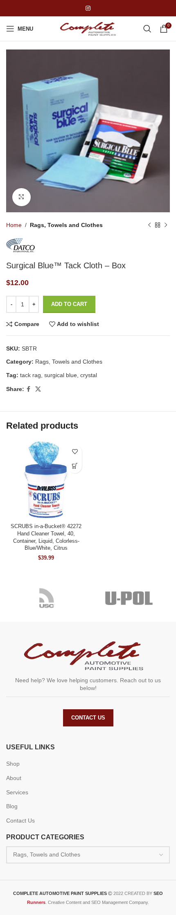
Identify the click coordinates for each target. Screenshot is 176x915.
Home (14, 225)
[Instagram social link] (88, 8)
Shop (13, 763)
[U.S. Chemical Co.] (47, 598)
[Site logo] (88, 28)
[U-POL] (129, 598)
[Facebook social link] (28, 389)
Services (17, 792)
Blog (12, 806)
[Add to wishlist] (75, 452)
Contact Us (88, 718)
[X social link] (38, 389)
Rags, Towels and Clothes (66, 225)
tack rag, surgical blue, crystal (58, 375)
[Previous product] (149, 225)
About (13, 778)
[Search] (147, 28)
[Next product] (166, 225)
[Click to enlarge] (21, 197)
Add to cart (69, 304)
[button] (75, 466)
